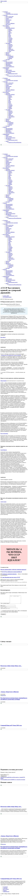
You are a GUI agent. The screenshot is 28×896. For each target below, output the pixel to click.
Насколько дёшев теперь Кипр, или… (11, 665)
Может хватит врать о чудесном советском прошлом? (13, 569)
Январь (10, 29)
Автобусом (10, 57)
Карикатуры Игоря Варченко (14, 75)
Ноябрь (10, 40)
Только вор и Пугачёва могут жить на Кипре (11, 355)
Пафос (9, 47)
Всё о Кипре (6, 25)
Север (9, 51)
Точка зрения (9, 70)
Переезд (5, 60)
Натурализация (9, 61)
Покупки (8, 21)
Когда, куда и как (9, 16)
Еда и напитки (9, 17)
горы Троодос (11, 50)
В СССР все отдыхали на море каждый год (12, 571)
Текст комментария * (5, 603)
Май (9, 33)
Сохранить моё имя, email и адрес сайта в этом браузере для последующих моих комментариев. (14, 611)
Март (9, 31)
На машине (10, 56)
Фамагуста (10, 49)
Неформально (6, 67)
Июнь (9, 35)
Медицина (8, 64)
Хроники (8, 26)
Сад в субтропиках (10, 66)
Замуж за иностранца (10, 71)
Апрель (10, 32)
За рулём (8, 22)
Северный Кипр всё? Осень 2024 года (11, 725)
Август (10, 37)
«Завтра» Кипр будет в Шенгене (10, 691)
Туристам (5, 15)
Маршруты (8, 54)
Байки (7, 68)
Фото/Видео (8, 72)
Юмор (7, 74)
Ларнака (10, 46)
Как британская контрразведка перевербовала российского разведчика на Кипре (14, 698)
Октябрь (10, 39)
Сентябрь (10, 38)
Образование (9, 65)
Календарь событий (10, 28)
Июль (9, 36)
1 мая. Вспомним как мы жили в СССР (11, 577)
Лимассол (10, 45)
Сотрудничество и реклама (12, 14)
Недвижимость (9, 63)
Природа (8, 52)
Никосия (10, 44)
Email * (2, 606)
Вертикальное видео (12, 73)
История (8, 59)
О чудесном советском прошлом (9, 574)
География (8, 43)
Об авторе (8, 12)
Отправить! (3, 614)
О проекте (5, 11)
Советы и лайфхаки (10, 23)
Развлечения (8, 19)
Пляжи (7, 18)
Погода (7, 53)
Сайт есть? (3, 608)
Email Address (4, 774)
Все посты (8, 24)
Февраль (10, 30)
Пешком (10, 58)
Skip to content (4, 1)
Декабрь (10, 42)
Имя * (2, 605)
